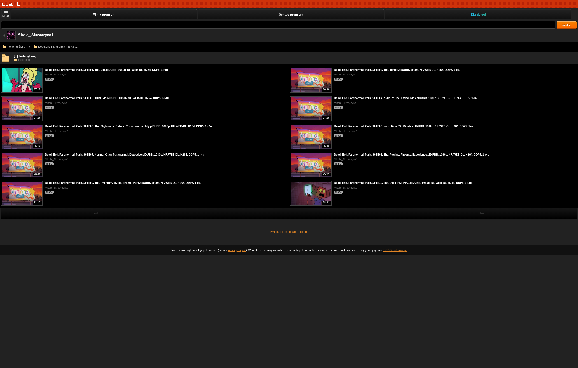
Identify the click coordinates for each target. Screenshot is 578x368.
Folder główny (16, 46)
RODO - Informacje (395, 250)
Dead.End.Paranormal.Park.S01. (57, 46)
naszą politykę (237, 250)
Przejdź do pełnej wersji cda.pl (289, 232)
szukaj (566, 25)
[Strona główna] (11, 4)
